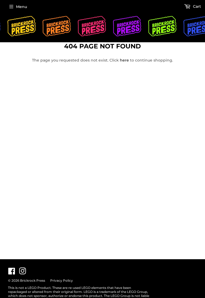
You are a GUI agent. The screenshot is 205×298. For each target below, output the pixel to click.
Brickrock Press (32, 280)
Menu (21, 6)
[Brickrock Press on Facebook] (11, 272)
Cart (196, 6)
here (124, 60)
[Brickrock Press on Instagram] (22, 272)
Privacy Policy (61, 280)
